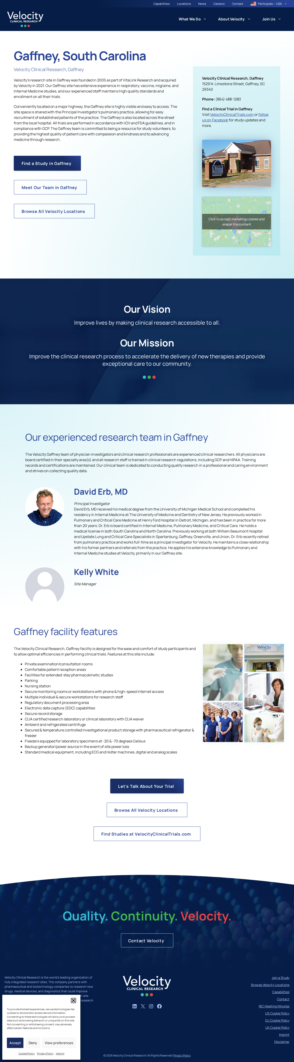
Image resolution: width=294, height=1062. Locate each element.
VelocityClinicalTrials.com (232, 114)
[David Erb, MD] (44, 524)
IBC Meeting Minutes (274, 1006)
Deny (33, 1042)
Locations (184, 4)
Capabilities (161, 4)
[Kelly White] (44, 605)
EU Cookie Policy (277, 1020)
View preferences (59, 1042)
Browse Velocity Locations (270, 985)
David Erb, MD (101, 491)
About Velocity (231, 19)
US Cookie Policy (277, 1013)
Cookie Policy (27, 1053)
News (202, 4)
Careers (219, 4)
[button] (73, 1000)
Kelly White (96, 571)
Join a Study (280, 978)
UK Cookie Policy (277, 1027)
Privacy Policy (45, 1053)
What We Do (190, 19)
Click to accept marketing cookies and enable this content (237, 221)
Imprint (60, 1053)
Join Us (268, 19)
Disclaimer (281, 1042)
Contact (237, 4)
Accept (15, 1042)
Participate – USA (270, 4)
